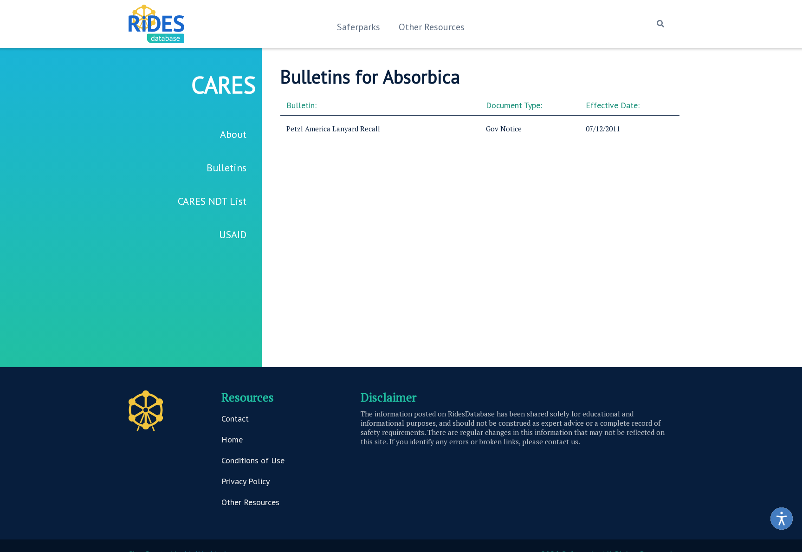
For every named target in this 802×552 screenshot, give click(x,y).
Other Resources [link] (432, 27)
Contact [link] (235, 418)
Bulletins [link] (226, 167)
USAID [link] (232, 234)
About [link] (233, 134)
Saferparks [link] (358, 27)
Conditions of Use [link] (253, 460)
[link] (781, 518)
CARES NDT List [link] (212, 201)
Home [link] (232, 439)
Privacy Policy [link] (245, 481)
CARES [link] (223, 85)
